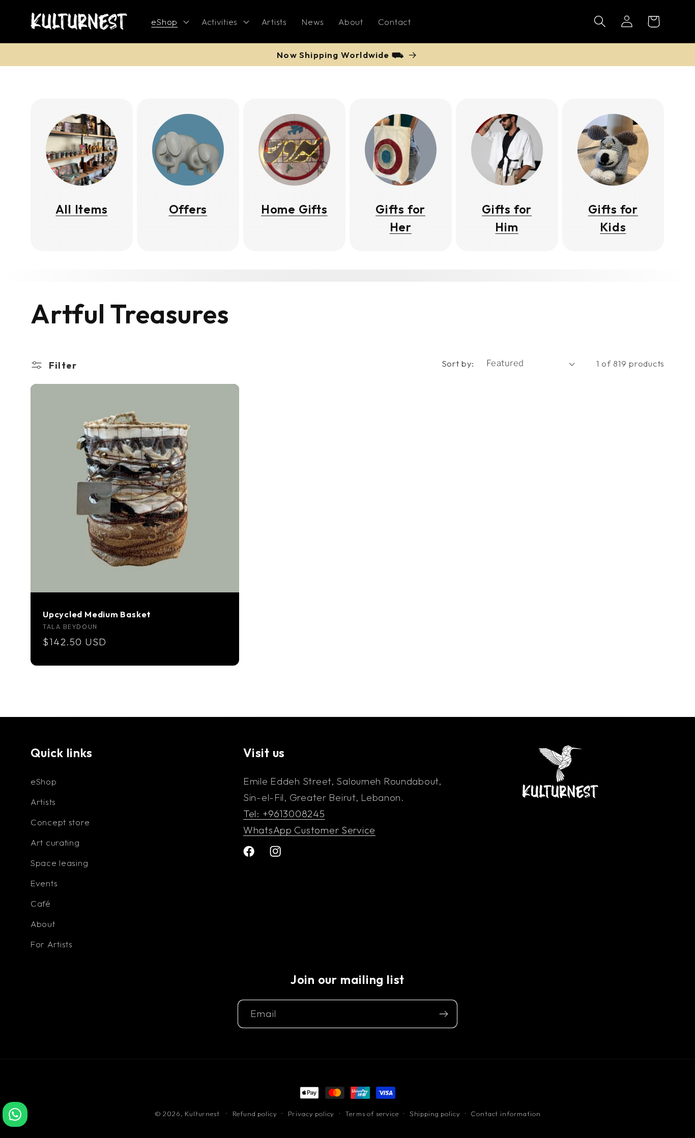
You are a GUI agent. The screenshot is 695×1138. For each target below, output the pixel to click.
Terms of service (371, 1114)
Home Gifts (294, 209)
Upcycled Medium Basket (97, 614)
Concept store (60, 821)
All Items (81, 209)
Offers (188, 209)
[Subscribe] (443, 1014)
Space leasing (59, 862)
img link (81, 122)
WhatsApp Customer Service (309, 829)
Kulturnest (203, 1114)
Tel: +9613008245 (284, 813)
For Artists (52, 943)
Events (44, 882)
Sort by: (458, 363)
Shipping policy (435, 1114)
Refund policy (255, 1114)
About (43, 923)
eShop (44, 780)
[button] (169, 22)
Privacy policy (311, 1114)
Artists (43, 801)
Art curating (55, 841)
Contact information (505, 1114)
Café (41, 902)
